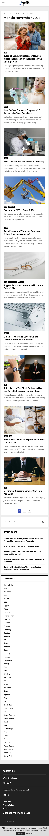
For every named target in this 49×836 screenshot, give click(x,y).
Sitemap (6, 808)
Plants (6, 701)
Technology (8, 729)
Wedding (7, 753)
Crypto (6, 227)
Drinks (6, 609)
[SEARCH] (42, 522)
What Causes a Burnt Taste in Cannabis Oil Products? (24, 546)
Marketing (7, 677)
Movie (6, 681)
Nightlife (7, 695)
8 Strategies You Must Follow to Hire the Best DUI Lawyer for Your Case (23, 389)
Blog (5, 52)
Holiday (7, 647)
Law (5, 384)
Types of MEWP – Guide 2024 (19, 210)
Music (6, 684)
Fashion (7, 623)
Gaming (7, 633)
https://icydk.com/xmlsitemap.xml (16, 790)
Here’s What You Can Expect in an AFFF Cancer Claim (24, 441)
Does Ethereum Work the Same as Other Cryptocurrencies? (22, 232)
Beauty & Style (9, 585)
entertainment (13, 281)
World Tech (8, 756)
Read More (30, 833)
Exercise (7, 619)
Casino (6, 333)
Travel (6, 736)
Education (7, 612)
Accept (20, 833)
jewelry (6, 664)
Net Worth (7, 688)
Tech (5, 725)
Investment (8, 660)
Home (6, 650)
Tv (4, 739)
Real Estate (8, 705)
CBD (5, 602)
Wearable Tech (9, 749)
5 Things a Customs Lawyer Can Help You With (23, 492)
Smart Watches (9, 715)
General (7, 636)
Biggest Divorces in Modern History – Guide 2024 (23, 286)
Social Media (9, 718)
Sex (5, 712)
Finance (7, 626)
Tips (5, 732)
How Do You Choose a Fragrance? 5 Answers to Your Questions (22, 111)
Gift (5, 640)
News (5, 106)
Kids (5, 667)
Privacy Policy (8, 805)
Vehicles (7, 742)
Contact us (7, 802)
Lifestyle (20, 281)
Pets (5, 698)
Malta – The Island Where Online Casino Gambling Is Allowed (21, 338)
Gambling (7, 630)
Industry (7, 653)
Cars (5, 595)
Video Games (9, 746)
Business (11, 206)
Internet (7, 657)
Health (6, 158)
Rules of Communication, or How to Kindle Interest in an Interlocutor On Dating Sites (23, 59)
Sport (6, 722)
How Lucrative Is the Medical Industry (24, 162)
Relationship (8, 708)
